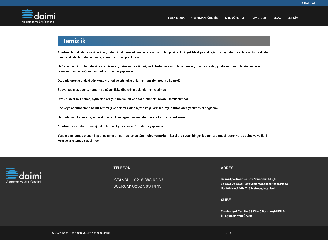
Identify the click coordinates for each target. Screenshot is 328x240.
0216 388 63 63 (148, 180)
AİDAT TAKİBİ (310, 3)
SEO (228, 233)
